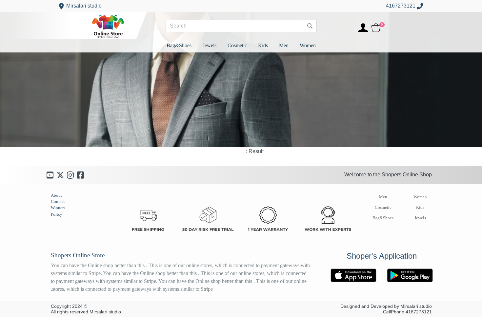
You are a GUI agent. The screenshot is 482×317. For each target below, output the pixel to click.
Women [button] (308, 45)
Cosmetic (383, 207)
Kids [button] (263, 45)
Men (383, 197)
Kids (420, 207)
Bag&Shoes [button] (179, 45)
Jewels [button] (209, 45)
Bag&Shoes (382, 218)
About (56, 195)
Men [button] (284, 45)
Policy (56, 214)
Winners (58, 207)
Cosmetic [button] (237, 45)
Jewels (420, 218)
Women (420, 197)
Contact (58, 201)
